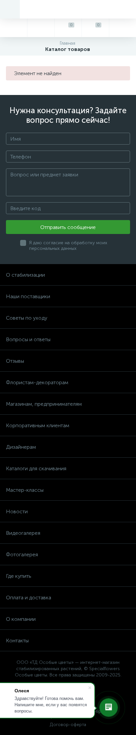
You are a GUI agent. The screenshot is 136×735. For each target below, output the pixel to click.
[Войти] (122, 28)
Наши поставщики (28, 296)
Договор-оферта (68, 724)
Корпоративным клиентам (37, 425)
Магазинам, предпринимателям (44, 404)
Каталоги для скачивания (36, 468)
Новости (17, 511)
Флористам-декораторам (37, 382)
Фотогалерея (22, 554)
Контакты (17, 640)
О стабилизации (25, 275)
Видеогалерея (23, 533)
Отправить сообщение (68, 227)
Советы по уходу (26, 318)
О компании (21, 619)
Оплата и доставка (28, 597)
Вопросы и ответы (28, 339)
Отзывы (15, 361)
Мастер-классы (25, 490)
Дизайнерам (21, 447)
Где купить (18, 576)
